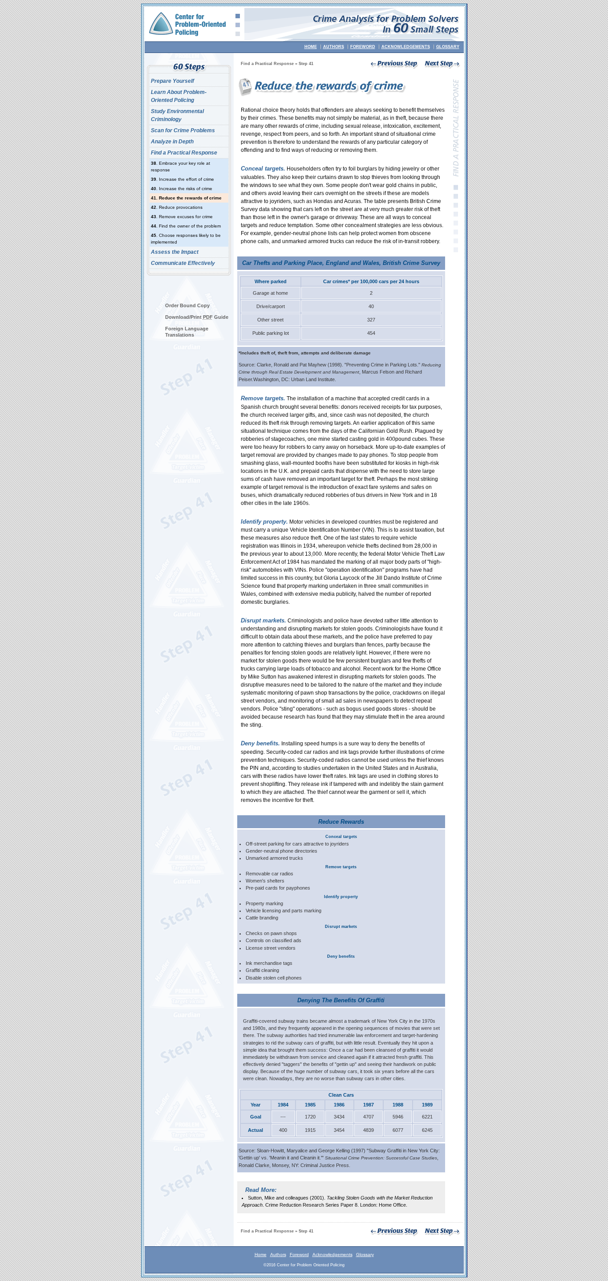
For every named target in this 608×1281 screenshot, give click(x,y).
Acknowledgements (405, 47)
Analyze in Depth (172, 141)
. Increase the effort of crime (182, 179)
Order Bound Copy (187, 305)
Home (310, 47)
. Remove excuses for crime (182, 216)
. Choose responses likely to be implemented (186, 238)
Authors (333, 47)
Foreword (362, 47)
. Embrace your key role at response (180, 166)
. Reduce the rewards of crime (186, 197)
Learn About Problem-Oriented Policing (179, 96)
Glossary (447, 47)
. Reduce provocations (177, 207)
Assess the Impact (175, 252)
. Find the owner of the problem (186, 226)
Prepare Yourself (172, 81)
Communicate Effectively (183, 263)
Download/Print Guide (196, 317)
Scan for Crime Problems (183, 130)
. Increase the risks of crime (181, 188)
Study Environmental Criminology (177, 115)
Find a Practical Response (184, 153)
